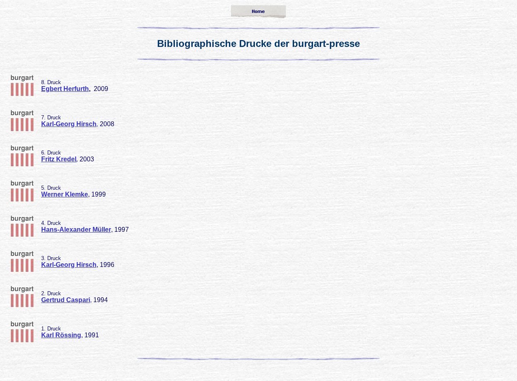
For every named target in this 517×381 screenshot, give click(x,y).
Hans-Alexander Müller (76, 229)
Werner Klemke (64, 194)
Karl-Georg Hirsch (69, 264)
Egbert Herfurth (65, 88)
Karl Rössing (61, 335)
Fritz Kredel (58, 159)
